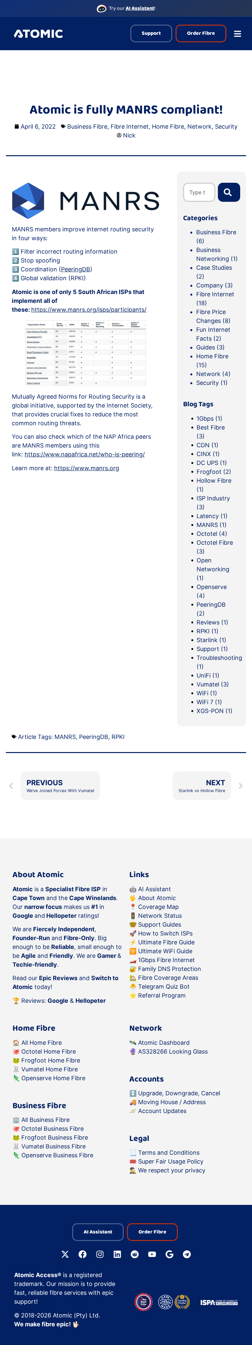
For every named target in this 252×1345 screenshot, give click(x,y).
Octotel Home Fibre (48, 1051)
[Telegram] (187, 1254)
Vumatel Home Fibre (49, 1069)
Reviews (212, 622)
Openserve (212, 591)
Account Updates (162, 1110)
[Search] (229, 192)
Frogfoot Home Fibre (50, 1060)
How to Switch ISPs (165, 933)
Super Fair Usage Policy (170, 1161)
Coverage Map (158, 906)
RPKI (208, 631)
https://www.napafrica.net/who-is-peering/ (85, 454)
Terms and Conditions (169, 1152)
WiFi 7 (209, 702)
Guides (205, 347)
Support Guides (159, 924)
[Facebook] (82, 1254)
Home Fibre (168, 126)
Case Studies (214, 267)
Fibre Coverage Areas (168, 977)
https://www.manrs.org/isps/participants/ (88, 309)
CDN (208, 445)
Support (212, 648)
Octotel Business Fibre (52, 1128)
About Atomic (157, 897)
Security (226, 126)
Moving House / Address (172, 1102)
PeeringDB (75, 269)
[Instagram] (100, 1254)
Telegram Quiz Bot (164, 986)
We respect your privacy (171, 1170)
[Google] (169, 1254)
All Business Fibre (45, 1119)
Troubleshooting (215, 662)
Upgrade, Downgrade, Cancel (179, 1093)
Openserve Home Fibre (53, 1078)
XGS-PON (215, 710)
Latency (212, 516)
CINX (208, 454)
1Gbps (209, 418)
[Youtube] (152, 1254)
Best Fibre (211, 432)
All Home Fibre (41, 1042)
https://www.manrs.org (86, 468)
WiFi (207, 693)
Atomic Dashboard (164, 1042)
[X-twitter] (65, 1254)
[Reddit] (135, 1254)
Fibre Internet (130, 126)
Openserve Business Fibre (57, 1155)
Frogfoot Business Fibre (54, 1137)
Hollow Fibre (214, 485)
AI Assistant (154, 889)
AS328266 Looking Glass (173, 1051)
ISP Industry (213, 503)
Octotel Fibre (215, 547)
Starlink (211, 640)
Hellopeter (90, 1000)
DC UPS (212, 462)
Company (209, 285)
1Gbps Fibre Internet (166, 959)
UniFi (208, 675)
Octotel (212, 533)
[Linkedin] (117, 1254)
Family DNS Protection (169, 968)
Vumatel (213, 684)
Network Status (160, 915)
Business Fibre (87, 126)
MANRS (212, 524)
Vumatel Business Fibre (53, 1146)
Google (58, 1000)
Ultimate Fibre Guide (166, 942)
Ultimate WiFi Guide (165, 951)
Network (199, 126)
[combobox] (199, 192)
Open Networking (213, 569)
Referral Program (162, 995)
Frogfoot (214, 471)
